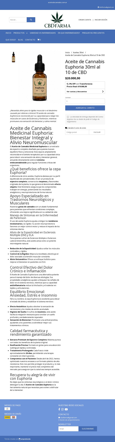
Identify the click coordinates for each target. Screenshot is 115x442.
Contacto (30, 40)
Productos (19, 33)
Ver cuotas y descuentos (77, 91)
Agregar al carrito (85, 108)
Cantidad (68, 97)
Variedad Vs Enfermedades (43, 33)
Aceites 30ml (78, 52)
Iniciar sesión (101, 20)
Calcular (97, 132)
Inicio (8, 33)
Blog (20, 40)
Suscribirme (88, 429)
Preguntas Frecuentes (93, 33)
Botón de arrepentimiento (70, 420)
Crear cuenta (85, 20)
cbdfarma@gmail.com (68, 417)
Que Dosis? (11, 40)
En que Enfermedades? (69, 33)
